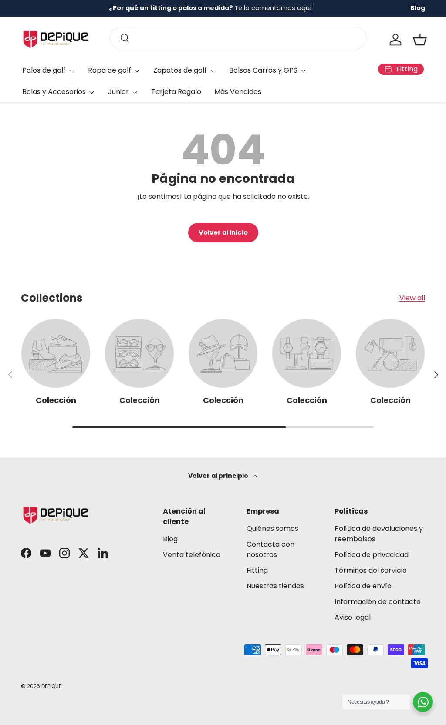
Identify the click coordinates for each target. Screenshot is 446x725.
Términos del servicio (370, 570)
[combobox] (238, 38)
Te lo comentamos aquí (272, 7)
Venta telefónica (191, 555)
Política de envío (363, 586)
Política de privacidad (371, 555)
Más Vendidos (237, 92)
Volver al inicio (223, 232)
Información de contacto (377, 602)
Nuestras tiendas (275, 586)
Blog (417, 7)
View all (412, 298)
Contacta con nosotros (270, 549)
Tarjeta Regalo (176, 92)
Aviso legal (352, 617)
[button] (419, 39)
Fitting (257, 570)
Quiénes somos (272, 529)
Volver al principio (219, 475)
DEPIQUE (51, 686)
